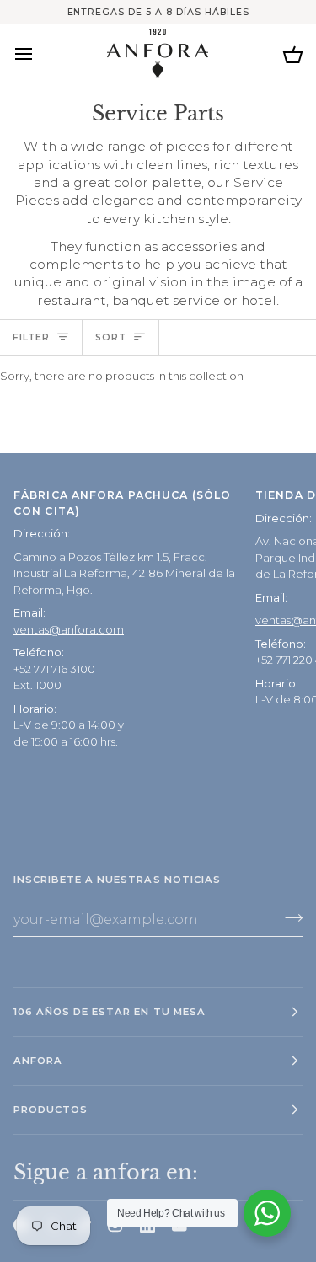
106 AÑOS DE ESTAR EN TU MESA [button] (109, 1012)
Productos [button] (50, 1109)
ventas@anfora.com (68, 629)
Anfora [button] (37, 1061)
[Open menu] (38, 53)
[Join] (289, 917)
